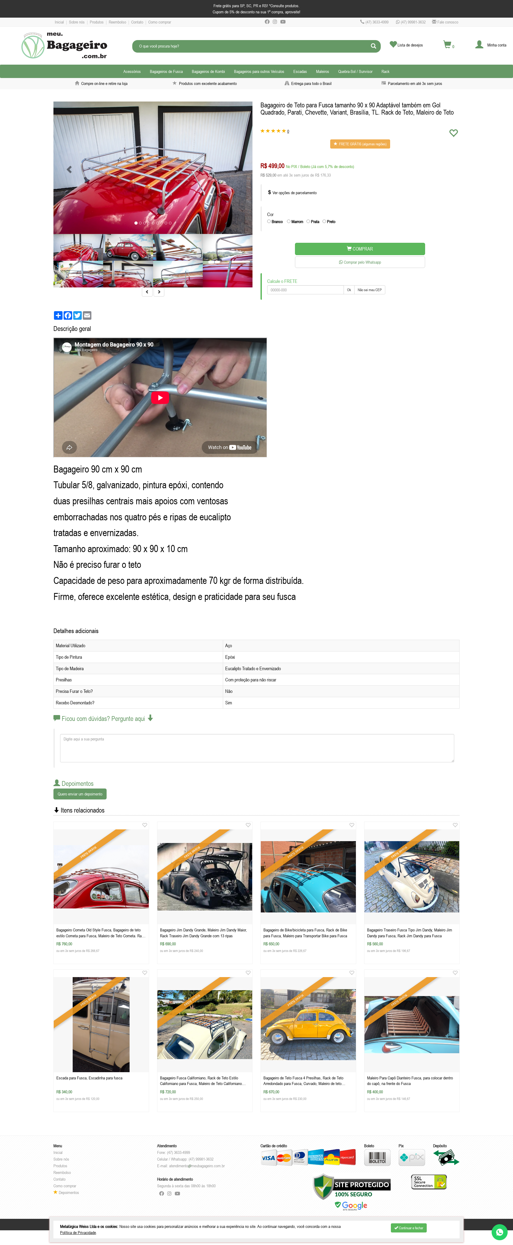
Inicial (59, 21)
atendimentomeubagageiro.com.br (197, 1165)
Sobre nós (77, 21)
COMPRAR (362, 249)
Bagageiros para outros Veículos (259, 71)
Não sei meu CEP (370, 290)
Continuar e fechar (410, 1228)
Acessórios (132, 71)
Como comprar (159, 21)
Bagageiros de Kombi (208, 71)
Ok (349, 290)
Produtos (97, 21)
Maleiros (322, 71)
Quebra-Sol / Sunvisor (355, 71)
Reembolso (117, 21)
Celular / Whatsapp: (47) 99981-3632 (185, 1159)
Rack (386, 71)
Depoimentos (68, 1192)
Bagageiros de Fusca (166, 71)
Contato (137, 21)
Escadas (300, 71)
